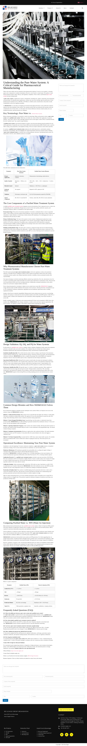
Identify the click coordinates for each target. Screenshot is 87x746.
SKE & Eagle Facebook (33, 655)
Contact (72, 8)
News (65, 8)
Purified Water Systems (37, 113)
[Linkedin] (61, 734)
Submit (61, 119)
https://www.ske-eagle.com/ (17, 650)
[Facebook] (66, 734)
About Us (58, 8)
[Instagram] (71, 734)
